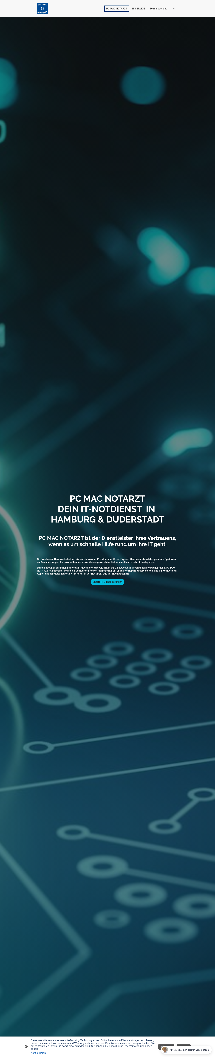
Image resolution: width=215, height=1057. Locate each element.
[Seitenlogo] (42, 8)
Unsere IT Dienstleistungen (107, 581)
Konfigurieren (38, 1053)
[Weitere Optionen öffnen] (173, 9)
